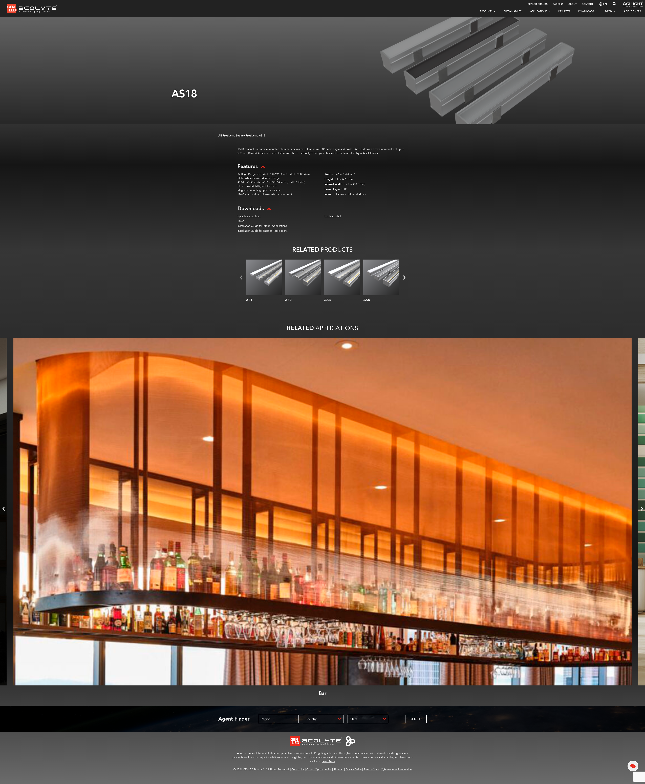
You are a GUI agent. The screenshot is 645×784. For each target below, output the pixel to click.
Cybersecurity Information (396, 770)
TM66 (241, 221)
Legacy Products (246, 136)
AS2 (288, 300)
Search (416, 719)
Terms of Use (371, 770)
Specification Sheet (249, 216)
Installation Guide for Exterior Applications (263, 231)
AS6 (366, 300)
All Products (226, 136)
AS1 (249, 300)
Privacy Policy (354, 770)
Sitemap (338, 770)
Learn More (328, 761)
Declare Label (333, 216)
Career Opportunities (319, 770)
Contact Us (297, 770)
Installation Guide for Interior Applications (262, 226)
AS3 (327, 300)
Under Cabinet (322, 693)
